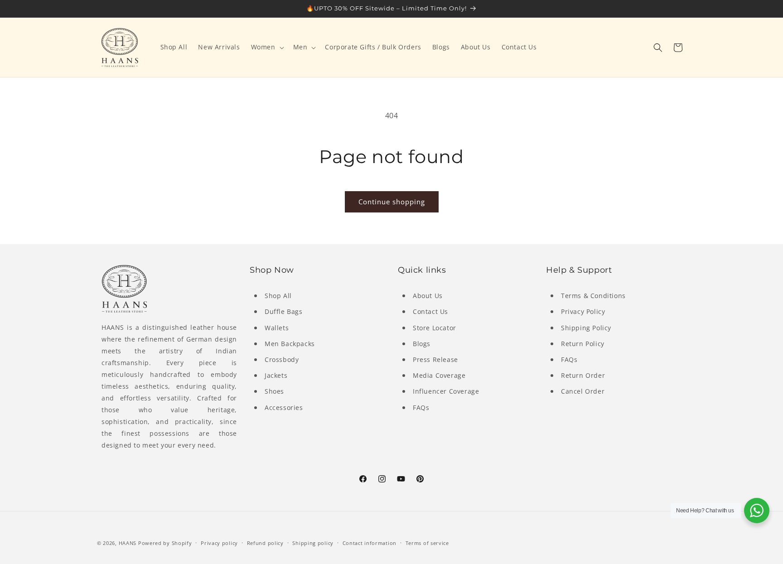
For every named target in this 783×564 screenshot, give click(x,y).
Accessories (284, 407)
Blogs (421, 343)
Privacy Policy (583, 312)
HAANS (128, 543)
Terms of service (427, 542)
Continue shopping (391, 201)
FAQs (421, 407)
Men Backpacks (290, 343)
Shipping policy (313, 542)
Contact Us (430, 312)
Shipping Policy (586, 327)
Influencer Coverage (446, 391)
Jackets (276, 375)
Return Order (583, 375)
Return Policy (582, 343)
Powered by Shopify (165, 543)
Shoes (274, 391)
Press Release (435, 359)
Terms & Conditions (593, 295)
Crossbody (282, 359)
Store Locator (434, 327)
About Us (428, 295)
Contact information (369, 542)
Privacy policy (219, 542)
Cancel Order (582, 391)
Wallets (277, 327)
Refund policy (265, 542)
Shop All (278, 295)
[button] (267, 47)
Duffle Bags (284, 312)
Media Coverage (439, 375)
